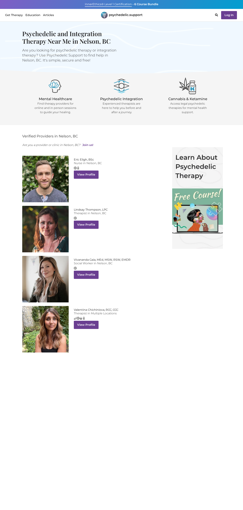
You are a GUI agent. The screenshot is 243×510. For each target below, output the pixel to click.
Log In (229, 15)
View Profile (86, 174)
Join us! (87, 145)
